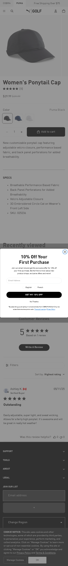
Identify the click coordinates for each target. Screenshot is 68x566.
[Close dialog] (65, 251)
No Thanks (34, 302)
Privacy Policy (51, 309)
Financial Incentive (40, 309)
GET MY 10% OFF (34, 295)
